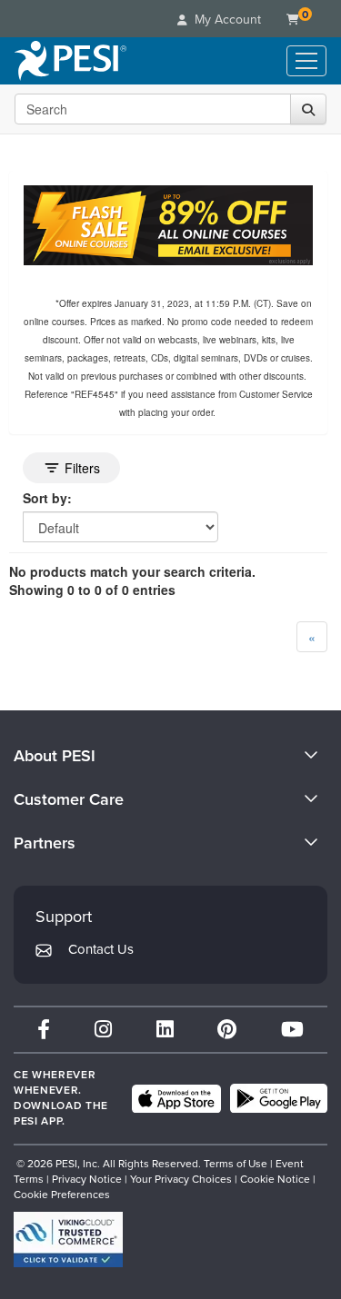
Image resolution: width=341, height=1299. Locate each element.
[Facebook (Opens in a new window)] (44, 1030)
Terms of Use (235, 1163)
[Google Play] (278, 1098)
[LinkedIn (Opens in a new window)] (165, 1030)
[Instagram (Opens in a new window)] (103, 1030)
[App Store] (176, 1099)
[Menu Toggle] (306, 60)
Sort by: (47, 498)
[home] (70, 61)
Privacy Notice (87, 1179)
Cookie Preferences (62, 1194)
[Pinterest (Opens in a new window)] (227, 1030)
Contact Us (101, 949)
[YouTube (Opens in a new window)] (292, 1030)
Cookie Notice (275, 1179)
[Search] (308, 109)
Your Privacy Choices (181, 1179)
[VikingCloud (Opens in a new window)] (68, 1239)
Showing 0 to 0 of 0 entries (92, 589)
